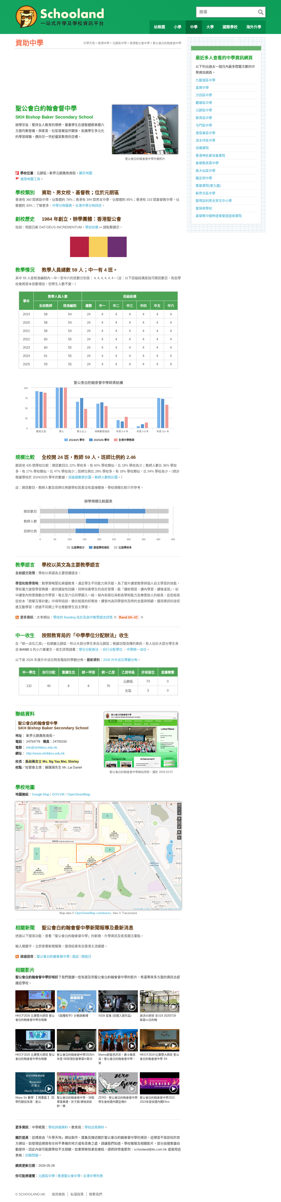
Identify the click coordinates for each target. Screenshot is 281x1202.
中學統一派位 (136, 649)
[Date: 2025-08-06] (159, 1001)
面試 (75, 956)
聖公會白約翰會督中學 (167, 43)
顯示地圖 (85, 173)
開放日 (86, 956)
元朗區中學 (119, 43)
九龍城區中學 (205, 80)
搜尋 (203, 12)
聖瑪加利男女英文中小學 (214, 200)
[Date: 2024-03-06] (159, 1040)
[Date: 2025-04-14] (35, 1040)
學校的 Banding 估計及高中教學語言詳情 (83, 617)
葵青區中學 (204, 118)
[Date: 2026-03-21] (35, 1001)
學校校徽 (91, 227)
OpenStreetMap (78, 794)
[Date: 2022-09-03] (118, 1083)
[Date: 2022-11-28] (118, 1001)
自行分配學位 (112, 649)
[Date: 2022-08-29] (159, 1083)
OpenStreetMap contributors (93, 913)
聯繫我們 (95, 1194)
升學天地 (89, 43)
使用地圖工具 (30, 179)
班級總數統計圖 (79, 477)
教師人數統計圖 (106, 477)
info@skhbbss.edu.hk (41, 747)
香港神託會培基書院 (210, 155)
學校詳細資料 (58, 1127)
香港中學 (103, 43)
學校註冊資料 (94, 1127)
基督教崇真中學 (207, 163)
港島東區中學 (205, 133)
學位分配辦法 (89, 649)
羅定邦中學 (204, 178)
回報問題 (31, 1155)
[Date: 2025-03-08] (76, 1040)
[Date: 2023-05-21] (76, 1083)
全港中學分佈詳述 (88, 205)
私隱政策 (77, 1194)
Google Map (40, 794)
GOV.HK (58, 794)
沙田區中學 (204, 95)
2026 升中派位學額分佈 (120, 660)
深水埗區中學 (205, 140)
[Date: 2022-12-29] (76, 1001)
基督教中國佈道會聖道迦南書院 (219, 216)
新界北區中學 (205, 193)
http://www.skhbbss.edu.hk (45, 753)
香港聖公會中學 (140, 43)
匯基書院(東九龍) (208, 185)
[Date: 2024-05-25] (118, 1040)
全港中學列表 (93, 1176)
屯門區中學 (204, 125)
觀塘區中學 (204, 103)
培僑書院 (202, 148)
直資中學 (202, 87)
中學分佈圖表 (62, 205)
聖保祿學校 (204, 208)
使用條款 (58, 1194)
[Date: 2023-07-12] (35, 1083)
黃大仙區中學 (205, 170)
